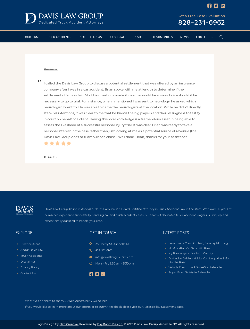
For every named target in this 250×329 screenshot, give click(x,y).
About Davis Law (32, 250)
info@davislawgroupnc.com (114, 257)
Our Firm (32, 37)
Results (139, 37)
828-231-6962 (201, 22)
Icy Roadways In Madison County (191, 253)
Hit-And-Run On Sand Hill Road (190, 248)
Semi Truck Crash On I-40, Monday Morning (198, 243)
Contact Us (204, 37)
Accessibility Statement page (163, 306)
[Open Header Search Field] (221, 37)
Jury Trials (117, 37)
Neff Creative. (69, 324)
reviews (51, 69)
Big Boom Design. (110, 324)
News (184, 37)
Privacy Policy (30, 267)
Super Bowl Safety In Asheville (189, 272)
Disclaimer (28, 261)
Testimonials (163, 37)
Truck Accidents (58, 37)
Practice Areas (90, 37)
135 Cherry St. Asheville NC (112, 244)
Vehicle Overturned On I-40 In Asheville (195, 267)
